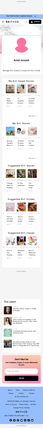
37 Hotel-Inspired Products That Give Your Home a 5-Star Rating (32, 101)
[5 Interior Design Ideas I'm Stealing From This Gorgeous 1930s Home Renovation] (10, 173)
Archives (33, 404)
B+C (10, 224)
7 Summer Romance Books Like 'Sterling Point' (24, 332)
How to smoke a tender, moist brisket (31, 219)
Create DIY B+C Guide (31, 71)
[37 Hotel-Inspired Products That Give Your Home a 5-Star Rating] (32, 89)
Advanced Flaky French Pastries (21, 253)
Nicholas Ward (31, 224)
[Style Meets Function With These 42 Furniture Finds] (10, 89)
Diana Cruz (21, 224)
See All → (33, 116)
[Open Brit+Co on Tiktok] (28, 420)
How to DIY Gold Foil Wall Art (10, 219)
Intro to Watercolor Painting (32, 253)
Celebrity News (17, 317)
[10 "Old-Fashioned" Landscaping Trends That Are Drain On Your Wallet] (21, 173)
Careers (21, 393)
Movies (15, 306)
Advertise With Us (29, 390)
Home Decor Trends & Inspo (10, 180)
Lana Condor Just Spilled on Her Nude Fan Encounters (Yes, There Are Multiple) (25, 321)
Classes (11, 393)
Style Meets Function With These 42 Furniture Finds (10, 101)
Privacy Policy (23, 404)
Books (15, 329)
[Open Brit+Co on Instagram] (18, 420)
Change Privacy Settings (21, 408)
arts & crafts (10, 214)
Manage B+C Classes (11, 71)
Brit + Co (31, 191)
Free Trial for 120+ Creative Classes (19, 16)
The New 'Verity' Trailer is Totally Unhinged (24, 309)
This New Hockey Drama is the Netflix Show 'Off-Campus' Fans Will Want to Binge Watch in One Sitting (26, 343)
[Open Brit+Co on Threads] (25, 420)
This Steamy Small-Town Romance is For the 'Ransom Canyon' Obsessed (32, 186)
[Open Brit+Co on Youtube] (21, 420)
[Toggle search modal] (26, 22)
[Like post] (12, 96)
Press (18, 390)
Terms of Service (11, 404)
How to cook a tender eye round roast (21, 219)
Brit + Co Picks (10, 95)
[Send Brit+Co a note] (32, 420)
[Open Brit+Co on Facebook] (10, 420)
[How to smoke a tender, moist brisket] (32, 207)
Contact (31, 393)
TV (29, 180)
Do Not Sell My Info (21, 397)
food (20, 214)
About (10, 390)
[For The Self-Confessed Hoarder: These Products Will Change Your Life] (32, 131)
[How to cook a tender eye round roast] (21, 207)
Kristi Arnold (10, 106)
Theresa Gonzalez (10, 191)
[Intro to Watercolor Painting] (32, 240)
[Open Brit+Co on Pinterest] (14, 420)
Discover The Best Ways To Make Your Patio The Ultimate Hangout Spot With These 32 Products (10, 143)
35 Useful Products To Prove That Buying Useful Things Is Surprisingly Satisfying (21, 143)
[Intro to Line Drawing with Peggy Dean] (10, 240)
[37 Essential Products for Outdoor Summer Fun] (21, 89)
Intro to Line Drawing (9, 253)
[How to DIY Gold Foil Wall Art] (10, 207)
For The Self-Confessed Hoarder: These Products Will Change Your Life (32, 143)
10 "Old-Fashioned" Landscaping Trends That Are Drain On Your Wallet (21, 186)
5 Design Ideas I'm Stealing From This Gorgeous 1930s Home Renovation (10, 186)
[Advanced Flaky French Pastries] (21, 240)
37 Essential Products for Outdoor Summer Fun (21, 101)
